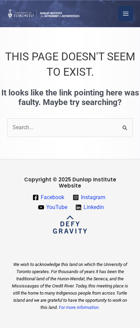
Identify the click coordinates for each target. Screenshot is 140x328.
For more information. (79, 307)
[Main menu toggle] (125, 13)
